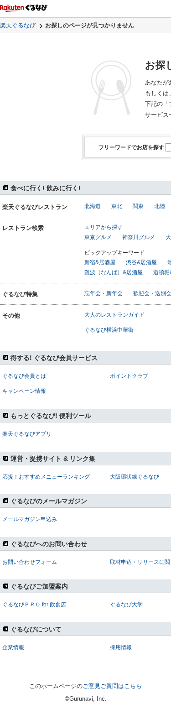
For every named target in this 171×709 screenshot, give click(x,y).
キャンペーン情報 (24, 391)
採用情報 (121, 647)
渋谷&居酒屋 (141, 262)
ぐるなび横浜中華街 (109, 330)
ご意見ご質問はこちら (112, 686)
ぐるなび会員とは (24, 376)
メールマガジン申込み (29, 519)
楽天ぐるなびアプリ (27, 434)
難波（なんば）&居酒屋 (113, 272)
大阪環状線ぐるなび (134, 477)
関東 (138, 206)
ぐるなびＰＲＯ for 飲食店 (34, 604)
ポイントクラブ (129, 376)
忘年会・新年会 (103, 293)
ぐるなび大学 (126, 604)
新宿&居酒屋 (99, 262)
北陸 (159, 206)
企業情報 (13, 647)
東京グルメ (98, 237)
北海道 (92, 206)
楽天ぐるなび (18, 25)
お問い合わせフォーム (29, 562)
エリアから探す (103, 227)
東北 (116, 206)
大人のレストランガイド (114, 315)
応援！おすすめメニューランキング (46, 477)
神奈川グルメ (138, 237)
